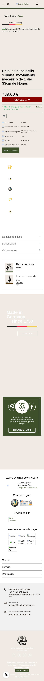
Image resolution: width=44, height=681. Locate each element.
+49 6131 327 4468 (18, 592)
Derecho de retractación (27, 665)
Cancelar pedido (22, 670)
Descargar (19, 282)
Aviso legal (12, 665)
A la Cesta (20, 99)
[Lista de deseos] (37, 4)
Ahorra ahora (22, 430)
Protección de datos (21, 667)
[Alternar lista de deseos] (4, 116)
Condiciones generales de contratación (21, 662)
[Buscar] (8, 4)
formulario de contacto (19, 614)
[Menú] (4, 4)
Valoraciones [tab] (9, 250)
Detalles (39, 107)
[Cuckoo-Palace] (22, 4)
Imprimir (18, 267)
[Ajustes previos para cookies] (6, 675)
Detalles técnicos (10, 151)
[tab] (21, 236)
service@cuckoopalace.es (21, 605)
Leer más (27, 333)
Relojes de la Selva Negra (27, 488)
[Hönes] (7, 29)
